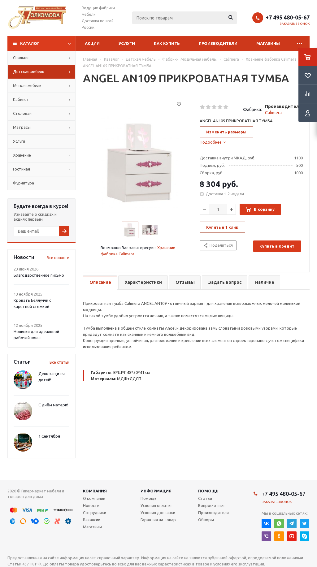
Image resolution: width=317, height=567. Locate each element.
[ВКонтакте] (266, 523)
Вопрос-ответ (211, 505)
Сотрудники (94, 512)
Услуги (127, 43)
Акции (92, 43)
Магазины (268, 43)
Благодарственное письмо (39, 275)
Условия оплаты (156, 505)
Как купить (167, 43)
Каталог (30, 43)
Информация (156, 491)
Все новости (58, 258)
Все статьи (59, 362)
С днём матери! (53, 405)
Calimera (273, 112)
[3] (214, 107)
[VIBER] (266, 536)
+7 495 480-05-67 (288, 17)
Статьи (205, 498)
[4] (220, 107)
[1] (203, 107)
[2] (208, 107)
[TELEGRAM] (292, 523)
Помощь (208, 491)
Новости (91, 505)
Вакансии (91, 519)
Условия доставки (158, 512)
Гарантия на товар (158, 519)
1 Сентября (49, 436)
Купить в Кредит (276, 246)
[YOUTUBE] (292, 536)
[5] (226, 107)
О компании (94, 498)
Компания (95, 491)
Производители (218, 43)
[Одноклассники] (279, 536)
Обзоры (206, 519)
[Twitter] (304, 523)
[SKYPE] (304, 536)
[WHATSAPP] (279, 523)
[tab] (213, 142)
